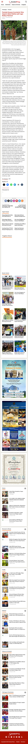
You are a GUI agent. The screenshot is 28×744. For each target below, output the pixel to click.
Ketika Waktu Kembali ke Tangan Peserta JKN (16, 492)
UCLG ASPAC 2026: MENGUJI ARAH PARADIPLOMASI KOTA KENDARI (17, 499)
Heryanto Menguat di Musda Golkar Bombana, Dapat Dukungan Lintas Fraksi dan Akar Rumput (16, 595)
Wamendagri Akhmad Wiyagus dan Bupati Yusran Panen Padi (20, 216)
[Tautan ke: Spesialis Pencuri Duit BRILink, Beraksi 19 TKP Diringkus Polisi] (5, 664)
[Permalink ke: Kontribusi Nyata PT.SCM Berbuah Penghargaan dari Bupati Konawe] (7, 329)
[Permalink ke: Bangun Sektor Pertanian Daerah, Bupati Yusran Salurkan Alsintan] (20, 346)
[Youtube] (17, 201)
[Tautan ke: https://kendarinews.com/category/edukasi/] (25, 611)
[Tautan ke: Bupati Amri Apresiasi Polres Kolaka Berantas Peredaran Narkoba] (5, 678)
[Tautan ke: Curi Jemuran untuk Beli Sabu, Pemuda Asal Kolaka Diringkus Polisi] (5, 671)
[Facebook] (6, 201)
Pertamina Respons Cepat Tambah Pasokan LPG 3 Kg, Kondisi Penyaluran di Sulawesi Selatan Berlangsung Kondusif (17, 561)
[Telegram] (19, 201)
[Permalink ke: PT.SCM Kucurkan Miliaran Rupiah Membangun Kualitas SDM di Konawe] (20, 313)
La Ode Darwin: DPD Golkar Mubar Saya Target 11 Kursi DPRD (16, 574)
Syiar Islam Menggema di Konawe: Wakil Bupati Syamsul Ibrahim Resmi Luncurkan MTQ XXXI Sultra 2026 (20, 220)
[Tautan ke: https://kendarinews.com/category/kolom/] (25, 488)
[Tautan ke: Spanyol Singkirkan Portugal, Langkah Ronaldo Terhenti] (5, 704)
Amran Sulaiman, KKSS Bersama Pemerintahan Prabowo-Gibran (16, 520)
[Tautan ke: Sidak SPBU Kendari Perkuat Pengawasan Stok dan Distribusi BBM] (5, 548)
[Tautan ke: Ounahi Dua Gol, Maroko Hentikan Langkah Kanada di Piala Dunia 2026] (5, 726)
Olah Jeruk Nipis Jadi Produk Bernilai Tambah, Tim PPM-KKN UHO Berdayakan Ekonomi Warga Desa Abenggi (16, 643)
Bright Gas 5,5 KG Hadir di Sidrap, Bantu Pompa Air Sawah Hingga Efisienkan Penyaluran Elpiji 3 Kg (17, 554)
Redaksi (18, 741)
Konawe (3, 18)
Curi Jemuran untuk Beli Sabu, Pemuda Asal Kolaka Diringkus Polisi (17, 669)
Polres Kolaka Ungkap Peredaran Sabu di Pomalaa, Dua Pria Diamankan (17, 655)
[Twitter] (8, 201)
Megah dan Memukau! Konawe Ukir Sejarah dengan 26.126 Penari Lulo (20, 229)
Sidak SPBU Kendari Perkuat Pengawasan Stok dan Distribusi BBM (17, 547)
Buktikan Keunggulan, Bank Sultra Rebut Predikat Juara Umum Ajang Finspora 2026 (17, 540)
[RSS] (22, 201)
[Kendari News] (14, 2)
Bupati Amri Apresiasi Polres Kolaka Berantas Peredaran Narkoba (16, 676)
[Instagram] (14, 201)
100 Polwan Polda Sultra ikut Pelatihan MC (7, 206)
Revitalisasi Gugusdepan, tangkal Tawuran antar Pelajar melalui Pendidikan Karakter (16, 513)
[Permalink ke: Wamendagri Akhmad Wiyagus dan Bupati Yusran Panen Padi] (20, 281)
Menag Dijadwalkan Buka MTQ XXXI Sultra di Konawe (7, 216)
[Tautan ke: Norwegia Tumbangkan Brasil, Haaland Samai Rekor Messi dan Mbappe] (5, 712)
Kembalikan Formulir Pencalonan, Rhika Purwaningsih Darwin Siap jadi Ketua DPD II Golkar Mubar (17, 588)
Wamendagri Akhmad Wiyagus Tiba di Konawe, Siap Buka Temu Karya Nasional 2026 (7, 220)
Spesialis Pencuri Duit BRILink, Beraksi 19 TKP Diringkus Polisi (17, 662)
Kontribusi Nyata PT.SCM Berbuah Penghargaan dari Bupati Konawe (7, 229)
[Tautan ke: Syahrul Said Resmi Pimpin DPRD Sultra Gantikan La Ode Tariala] (5, 603)
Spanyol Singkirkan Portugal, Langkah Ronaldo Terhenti (17, 703)
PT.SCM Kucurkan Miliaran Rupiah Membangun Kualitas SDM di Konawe (20, 224)
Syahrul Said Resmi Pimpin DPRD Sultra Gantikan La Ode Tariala (17, 602)
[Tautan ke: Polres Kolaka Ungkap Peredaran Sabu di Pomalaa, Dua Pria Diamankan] (5, 657)
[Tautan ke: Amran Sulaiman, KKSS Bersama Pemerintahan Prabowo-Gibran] (5, 522)
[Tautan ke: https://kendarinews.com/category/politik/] (25, 570)
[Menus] (2, 1)
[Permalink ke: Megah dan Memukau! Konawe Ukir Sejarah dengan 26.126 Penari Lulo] (20, 329)
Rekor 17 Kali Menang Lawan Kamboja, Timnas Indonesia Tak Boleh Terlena (17, 696)
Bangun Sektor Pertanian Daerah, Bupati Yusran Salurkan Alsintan (20, 353)
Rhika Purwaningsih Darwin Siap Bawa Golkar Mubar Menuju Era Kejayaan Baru (17, 581)
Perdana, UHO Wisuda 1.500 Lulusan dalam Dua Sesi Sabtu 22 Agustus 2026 (17, 622)
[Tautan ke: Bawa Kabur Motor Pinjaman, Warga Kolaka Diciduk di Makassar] (5, 685)
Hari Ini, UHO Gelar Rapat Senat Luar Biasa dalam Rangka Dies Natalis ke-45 (17, 636)
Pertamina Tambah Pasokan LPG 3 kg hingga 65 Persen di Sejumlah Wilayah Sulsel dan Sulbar (17, 533)
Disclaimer (23, 741)
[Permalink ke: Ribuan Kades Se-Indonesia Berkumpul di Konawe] (7, 313)
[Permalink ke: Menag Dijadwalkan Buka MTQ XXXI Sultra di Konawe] (7, 281)
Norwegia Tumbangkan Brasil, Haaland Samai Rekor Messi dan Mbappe (17, 710)
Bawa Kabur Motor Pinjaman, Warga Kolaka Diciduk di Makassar (16, 684)
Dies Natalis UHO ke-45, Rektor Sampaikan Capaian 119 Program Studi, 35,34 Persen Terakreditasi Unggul (17, 629)
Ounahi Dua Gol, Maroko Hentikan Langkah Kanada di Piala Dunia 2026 (16, 724)
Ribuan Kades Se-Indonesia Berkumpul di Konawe (7, 224)
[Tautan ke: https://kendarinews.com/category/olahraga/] (25, 692)
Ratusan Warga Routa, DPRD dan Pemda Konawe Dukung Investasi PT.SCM (7, 353)
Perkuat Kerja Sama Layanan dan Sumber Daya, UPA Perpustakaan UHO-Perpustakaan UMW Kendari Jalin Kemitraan (17, 614)
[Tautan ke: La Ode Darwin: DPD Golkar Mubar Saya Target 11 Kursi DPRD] (5, 575)
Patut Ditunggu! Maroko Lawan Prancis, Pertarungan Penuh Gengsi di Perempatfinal (17, 717)
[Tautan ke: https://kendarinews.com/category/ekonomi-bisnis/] (25, 529)
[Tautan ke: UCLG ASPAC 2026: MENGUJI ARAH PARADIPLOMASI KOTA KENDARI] (5, 500)
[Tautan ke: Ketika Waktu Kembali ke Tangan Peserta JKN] (5, 493)
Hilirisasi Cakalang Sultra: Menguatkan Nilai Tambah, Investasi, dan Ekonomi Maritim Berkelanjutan (17, 506)
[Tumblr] (11, 201)
